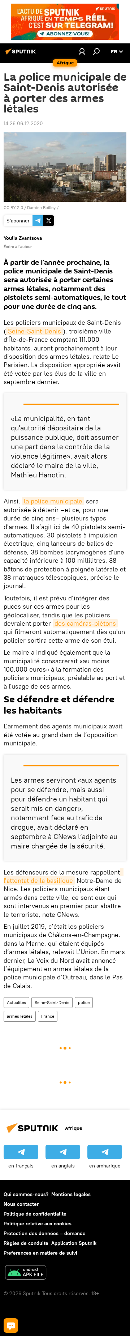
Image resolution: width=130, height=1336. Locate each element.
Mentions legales (71, 1194)
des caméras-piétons (85, 623)
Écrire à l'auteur (18, 246)
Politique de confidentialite (35, 1214)
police (84, 1002)
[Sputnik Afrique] (22, 54)
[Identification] (82, 51)
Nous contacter (21, 1204)
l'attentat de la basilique (64, 876)
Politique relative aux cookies (38, 1223)
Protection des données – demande (45, 1233)
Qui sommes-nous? (26, 1194)
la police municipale (53, 501)
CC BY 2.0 (13, 207)
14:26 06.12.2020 (23, 123)
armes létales (19, 1016)
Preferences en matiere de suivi (40, 1253)
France (47, 1016)
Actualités (16, 1002)
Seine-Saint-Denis (34, 331)
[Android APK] (25, 1273)
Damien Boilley (41, 207)
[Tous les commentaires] (11, 1325)
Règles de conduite (26, 1243)
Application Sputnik (73, 1243)
